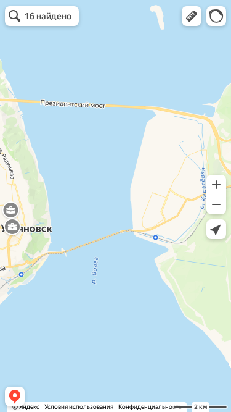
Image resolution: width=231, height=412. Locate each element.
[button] (191, 16)
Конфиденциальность (150, 406)
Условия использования (78, 406)
